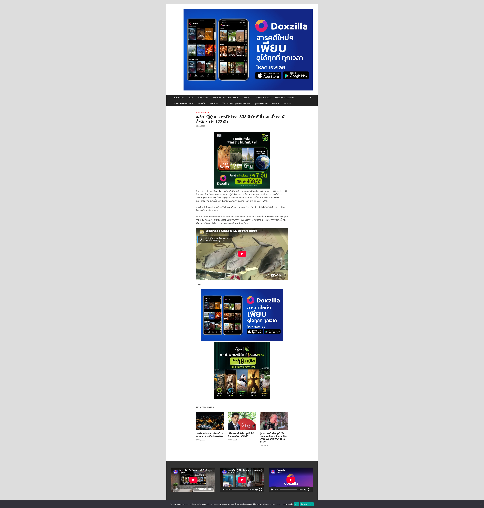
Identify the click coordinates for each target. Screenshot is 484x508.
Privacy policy (306, 504)
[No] (481, 504)
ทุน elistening (261, 103)
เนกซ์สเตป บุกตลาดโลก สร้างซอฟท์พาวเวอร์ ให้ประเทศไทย (209, 434)
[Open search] (311, 98)
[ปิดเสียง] (256, 489)
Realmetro (179, 98)
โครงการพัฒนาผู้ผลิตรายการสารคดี (236, 103)
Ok (296, 504)
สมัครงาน (275, 103)
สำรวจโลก (202, 103)
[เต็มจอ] (260, 489)
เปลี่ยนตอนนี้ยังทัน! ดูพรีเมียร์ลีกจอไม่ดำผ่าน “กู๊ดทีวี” (241, 434)
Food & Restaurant (284, 98)
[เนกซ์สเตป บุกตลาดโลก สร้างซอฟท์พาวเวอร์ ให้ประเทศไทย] (210, 422)
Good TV (214, 103)
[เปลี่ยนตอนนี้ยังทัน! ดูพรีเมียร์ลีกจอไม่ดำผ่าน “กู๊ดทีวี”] (242, 422)
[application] (242, 480)
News (191, 98)
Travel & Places (263, 98)
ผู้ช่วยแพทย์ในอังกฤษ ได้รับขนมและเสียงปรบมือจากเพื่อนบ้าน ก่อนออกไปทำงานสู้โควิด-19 (273, 437)
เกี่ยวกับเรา (288, 103)
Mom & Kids (203, 98)
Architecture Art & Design (225, 98)
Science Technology (183, 103)
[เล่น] (223, 489)
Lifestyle (247, 98)
